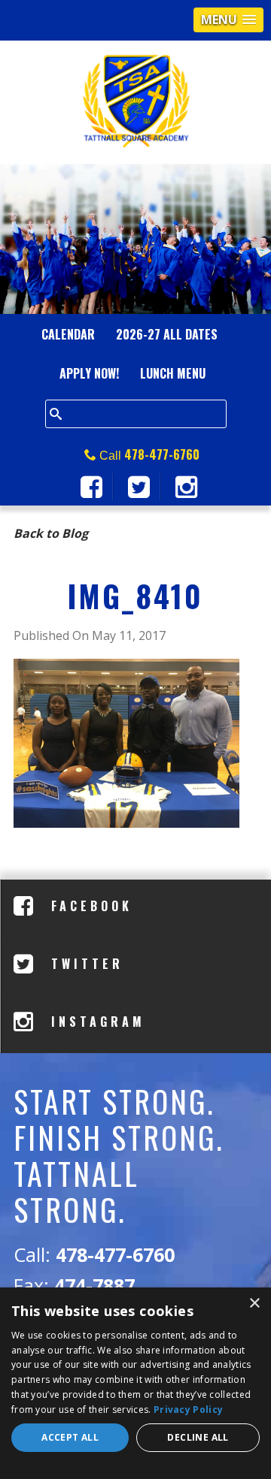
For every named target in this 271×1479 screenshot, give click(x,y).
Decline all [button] (197, 1437)
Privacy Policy (188, 1409)
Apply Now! (89, 373)
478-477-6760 (161, 454)
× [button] (254, 1303)
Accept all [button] (70, 1437)
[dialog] (135, 1383)
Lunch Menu (173, 373)
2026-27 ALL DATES (167, 334)
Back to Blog (51, 533)
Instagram (94, 1022)
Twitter (83, 964)
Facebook (88, 906)
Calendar (68, 334)
